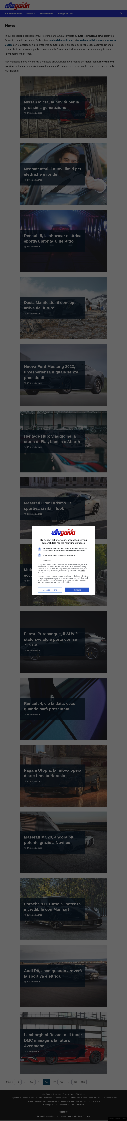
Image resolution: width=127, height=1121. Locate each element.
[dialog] (63, 560)
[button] (63, 560)
